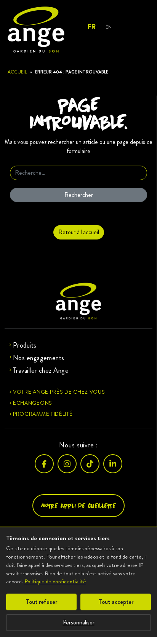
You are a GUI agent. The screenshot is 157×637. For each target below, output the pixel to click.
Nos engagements (38, 358)
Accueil (17, 72)
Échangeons (32, 403)
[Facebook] (44, 463)
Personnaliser (79, 622)
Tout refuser (41, 601)
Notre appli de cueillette (78, 505)
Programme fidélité (43, 414)
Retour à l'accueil (78, 232)
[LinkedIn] (112, 463)
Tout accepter (115, 601)
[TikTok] (89, 463)
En (108, 26)
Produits (25, 345)
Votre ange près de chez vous (59, 392)
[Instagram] (67, 463)
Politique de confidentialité (55, 581)
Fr (91, 27)
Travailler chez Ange (41, 370)
